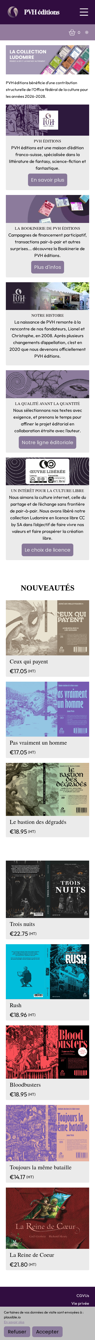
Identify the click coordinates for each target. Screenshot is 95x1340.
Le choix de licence (47, 550)
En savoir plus (47, 179)
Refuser (17, 1331)
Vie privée (80, 1303)
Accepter (47, 1331)
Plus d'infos (47, 267)
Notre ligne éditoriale (47, 442)
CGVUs (82, 1295)
